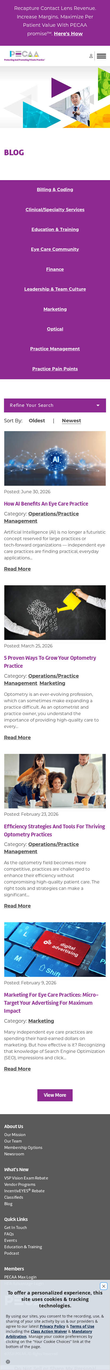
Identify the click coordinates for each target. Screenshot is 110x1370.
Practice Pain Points (55, 368)
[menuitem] (55, 405)
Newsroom (14, 1154)
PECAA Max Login (20, 1277)
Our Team (13, 1141)
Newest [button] (71, 421)
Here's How (68, 34)
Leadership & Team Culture (55, 289)
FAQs (9, 1234)
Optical (55, 329)
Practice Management (55, 348)
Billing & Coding (55, 189)
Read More (17, 569)
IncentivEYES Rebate (24, 1191)
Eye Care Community (55, 249)
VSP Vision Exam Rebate (26, 1178)
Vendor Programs (20, 1184)
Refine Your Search (32, 405)
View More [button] (55, 1095)
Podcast (11, 1253)
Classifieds (13, 1197)
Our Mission (15, 1134)
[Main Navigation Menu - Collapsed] (101, 56)
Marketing (55, 309)
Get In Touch (15, 1227)
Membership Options (23, 1147)
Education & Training (55, 229)
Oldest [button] (37, 421)
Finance (55, 269)
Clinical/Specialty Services (55, 209)
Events (10, 1240)
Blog (8, 1203)
